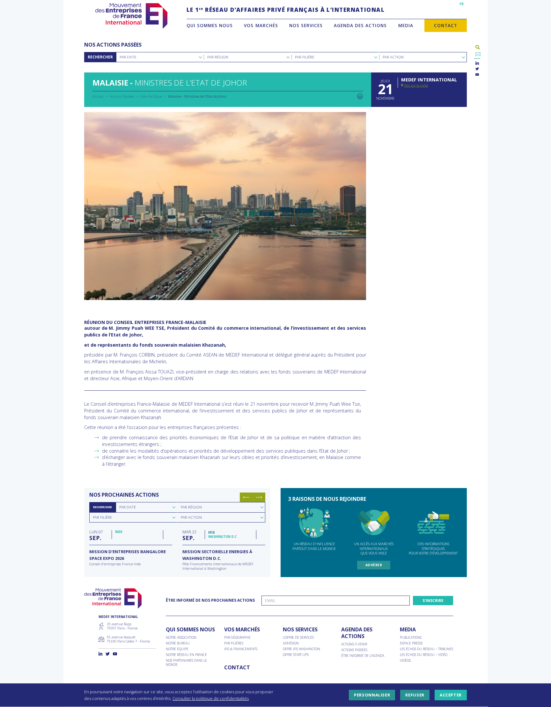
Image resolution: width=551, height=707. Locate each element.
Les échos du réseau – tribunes (426, 649)
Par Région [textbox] (217, 57)
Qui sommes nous (210, 25)
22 (189, 535)
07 (96, 535)
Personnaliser (372, 695)
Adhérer (373, 565)
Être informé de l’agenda (362, 656)
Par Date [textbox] (128, 57)
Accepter (451, 695)
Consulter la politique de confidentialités (211, 698)
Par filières (233, 643)
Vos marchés (261, 25)
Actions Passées (122, 96)
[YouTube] (477, 74)
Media (405, 25)
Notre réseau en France (186, 655)
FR (461, 4)
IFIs (211, 532)
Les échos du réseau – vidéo (423, 655)
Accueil (98, 96)
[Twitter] (477, 69)
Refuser (414, 695)
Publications (411, 638)
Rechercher (100, 57)
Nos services (306, 25)
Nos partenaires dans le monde (186, 662)
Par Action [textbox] (393, 57)
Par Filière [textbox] (304, 57)
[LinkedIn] (477, 63)
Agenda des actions (360, 25)
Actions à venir (354, 644)
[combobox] (160, 57)
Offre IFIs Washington (301, 649)
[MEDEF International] (131, 16)
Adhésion (291, 643)
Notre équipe (177, 649)
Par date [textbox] (127, 507)
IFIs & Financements (240, 649)
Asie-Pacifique (151, 96)
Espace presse (411, 643)
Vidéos (405, 660)
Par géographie (237, 638)
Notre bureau (178, 643)
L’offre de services (298, 638)
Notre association (181, 638)
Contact (445, 25)
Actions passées (354, 650)
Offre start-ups (296, 655)
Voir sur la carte (416, 85)
